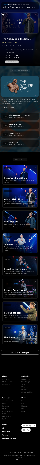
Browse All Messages (20, 352)
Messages (24, 406)
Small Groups (25, 382)
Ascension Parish (7, 401)
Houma (4, 408)
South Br (5, 419)
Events (4, 424)
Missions (24, 389)
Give (3, 428)
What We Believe (7, 382)
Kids (22, 401)
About (4, 376)
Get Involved (25, 376)
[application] (20, 23)
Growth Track (25, 379)
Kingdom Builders (26, 392)
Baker (4, 403)
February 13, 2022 (13, 57)
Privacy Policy (20, 460)
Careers (5, 435)
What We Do (6, 384)
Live (22, 403)
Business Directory (9, 438)
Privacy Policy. (31, 7)
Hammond (5, 406)
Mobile (4, 414)
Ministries (24, 387)
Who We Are (6, 379)
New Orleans (6, 416)
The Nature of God (14, 56)
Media (23, 398)
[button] (20, 23)
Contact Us (6, 431)
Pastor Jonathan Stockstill (9, 42)
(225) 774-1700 (20, 455)
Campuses (6, 398)
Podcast (23, 411)
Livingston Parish (7, 411)
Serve (23, 384)
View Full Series (9, 107)
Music (23, 408)
